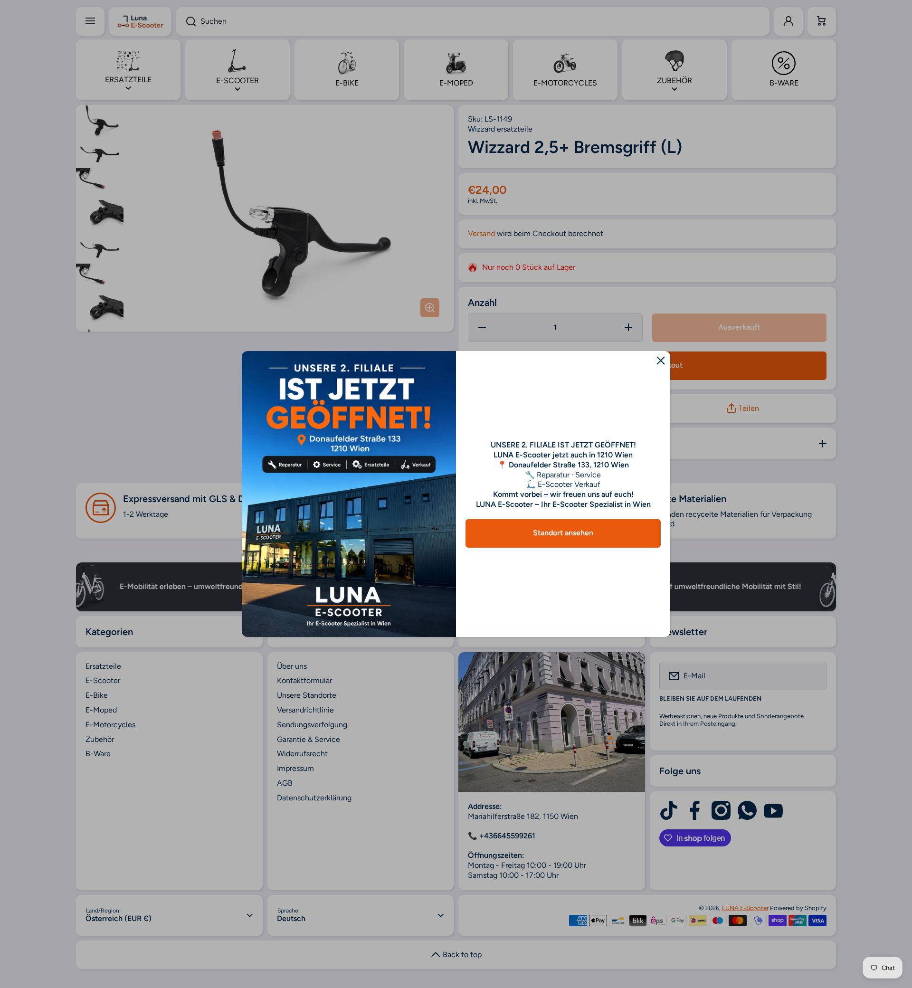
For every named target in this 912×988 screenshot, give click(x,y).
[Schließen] (660, 360)
